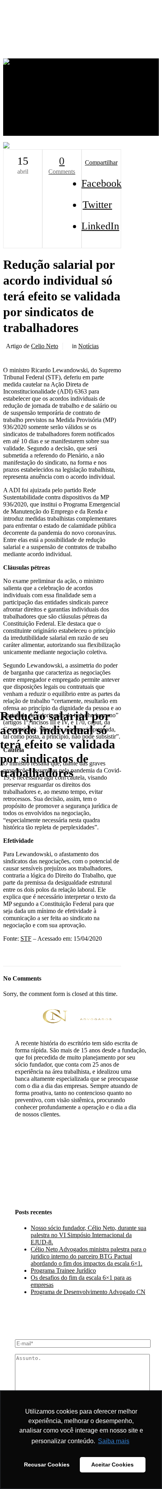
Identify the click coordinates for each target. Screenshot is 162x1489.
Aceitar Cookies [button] (112, 1464)
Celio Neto (44, 346)
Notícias (88, 346)
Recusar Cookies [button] (47, 1464)
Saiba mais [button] (113, 1441)
